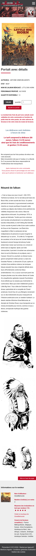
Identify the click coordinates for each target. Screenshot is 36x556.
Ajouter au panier (13, 108)
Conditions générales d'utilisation (24, 550)
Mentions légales (6, 550)
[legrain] (18, 12)
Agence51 (30, 547)
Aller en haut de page (27, 478)
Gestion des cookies (18, 552)
